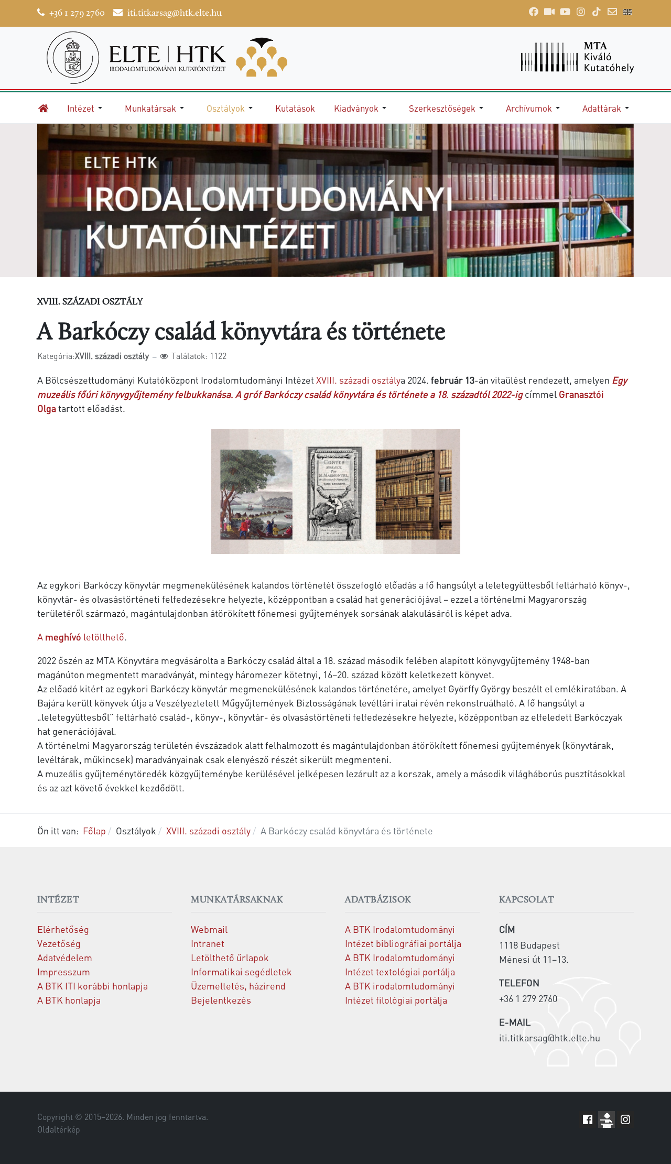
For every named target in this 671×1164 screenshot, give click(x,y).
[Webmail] (612, 11)
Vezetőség (59, 943)
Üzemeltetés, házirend (238, 986)
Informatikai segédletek (241, 971)
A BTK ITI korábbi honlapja (92, 986)
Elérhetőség (63, 929)
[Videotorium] (549, 11)
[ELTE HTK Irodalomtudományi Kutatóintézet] (182, 57)
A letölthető (80, 636)
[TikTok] (596, 11)
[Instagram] (581, 11)
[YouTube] (565, 11)
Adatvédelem (64, 957)
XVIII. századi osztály (358, 380)
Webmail (209, 929)
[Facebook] (533, 11)
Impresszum (63, 971)
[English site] (627, 13)
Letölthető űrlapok (230, 957)
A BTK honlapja (69, 1000)
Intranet (207, 943)
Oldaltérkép (58, 1129)
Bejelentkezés (221, 1000)
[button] (86, 108)
